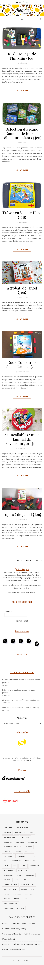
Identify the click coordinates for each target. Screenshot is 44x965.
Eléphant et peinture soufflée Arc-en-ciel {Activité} (21, 700)
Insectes (30, 875)
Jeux (16, 880)
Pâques (7, 898)
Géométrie (22, 870)
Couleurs (21, 856)
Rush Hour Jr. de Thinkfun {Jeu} (22, 56)
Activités (8, 828)
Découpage (30, 861)
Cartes (29, 847)
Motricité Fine (10, 889)
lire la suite (22, 90)
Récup (16, 898)
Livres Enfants (10, 884)
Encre (6, 865)
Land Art (26, 880)
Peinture (17, 894)
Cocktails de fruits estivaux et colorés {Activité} (20, 707)
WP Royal (27, 961)
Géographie (9, 870)
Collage (29, 851)
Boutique (20, 842)
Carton (7, 851)
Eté (14, 865)
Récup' (26, 898)
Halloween (8, 875)
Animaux (7, 832)
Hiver (19, 875)
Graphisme (34, 865)
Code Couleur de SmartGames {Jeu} (22, 364)
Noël (33, 889)
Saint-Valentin (10, 903)
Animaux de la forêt (24, 832)
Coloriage (8, 856)
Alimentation (22, 828)
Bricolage (32, 842)
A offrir (25, 837)
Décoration (16, 861)
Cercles (18, 851)
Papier (6, 894)
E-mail (8, 611)
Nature (24, 889)
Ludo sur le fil (28, 884)
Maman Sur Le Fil (9, 923)
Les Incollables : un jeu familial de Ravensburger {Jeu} (22, 439)
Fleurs (23, 865)
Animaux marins (11, 837)
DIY (5, 861)
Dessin (32, 856)
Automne (8, 842)
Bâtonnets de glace (13, 847)
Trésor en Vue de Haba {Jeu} (22, 214)
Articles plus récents (28, 560)
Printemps (30, 894)
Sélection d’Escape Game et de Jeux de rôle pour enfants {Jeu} (22, 133)
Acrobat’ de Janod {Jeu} (22, 290)
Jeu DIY (7, 880)
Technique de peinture (14, 908)
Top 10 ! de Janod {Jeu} (22, 514)
